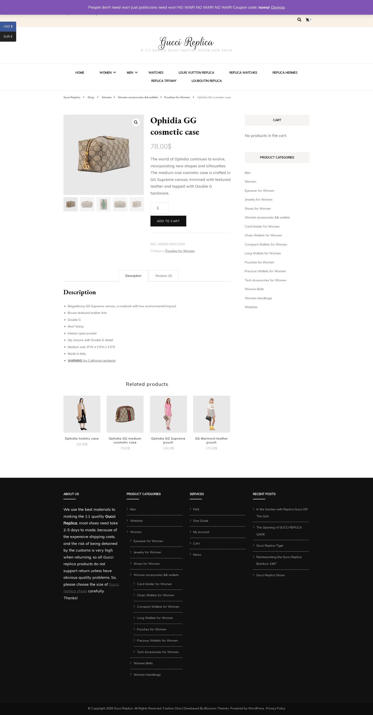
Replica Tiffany (163, 81)
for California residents (92, 360)
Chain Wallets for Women (263, 235)
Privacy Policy (275, 708)
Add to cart (168, 221)
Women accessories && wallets (267, 217)
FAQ (196, 509)
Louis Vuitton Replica (196, 72)
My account (201, 532)
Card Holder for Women (262, 226)
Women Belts (254, 289)
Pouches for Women (180, 251)
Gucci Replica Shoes (270, 575)
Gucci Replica (186, 42)
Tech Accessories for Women (265, 280)
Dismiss (278, 7)
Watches (156, 72)
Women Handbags (258, 298)
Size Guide (200, 521)
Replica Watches (243, 72)
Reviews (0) (164, 276)
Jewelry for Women (258, 199)
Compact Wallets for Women (266, 244)
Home (80, 72)
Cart (196, 543)
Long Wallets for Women (263, 253)
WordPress (256, 708)
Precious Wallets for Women (265, 271)
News (197, 555)
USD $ (10, 27)
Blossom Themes (216, 708)
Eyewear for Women (259, 191)
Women (106, 72)
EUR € (10, 37)
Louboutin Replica (207, 81)
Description (133, 276)
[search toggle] (299, 20)
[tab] (133, 276)
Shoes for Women (258, 208)
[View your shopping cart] (308, 20)
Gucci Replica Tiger (269, 545)
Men (130, 72)
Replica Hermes (285, 72)
